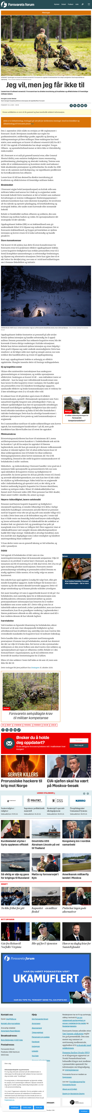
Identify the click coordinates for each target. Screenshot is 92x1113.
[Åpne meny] (88, 4)
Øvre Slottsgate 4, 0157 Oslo (12, 1040)
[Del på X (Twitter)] (75, 105)
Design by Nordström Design (73, 1094)
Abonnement (37, 1028)
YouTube (35, 1056)
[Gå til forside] (17, 4)
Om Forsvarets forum (40, 1019)
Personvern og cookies (41, 1037)
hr (3, 725)
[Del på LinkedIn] (78, 105)
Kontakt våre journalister (10, 1024)
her (32, 124)
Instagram (36, 1046)
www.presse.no (72, 1070)
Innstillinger (84, 1111)
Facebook (35, 1042)
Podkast (70, 4)
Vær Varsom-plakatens (72, 1034)
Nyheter (56, 4)
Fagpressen (67, 1077)
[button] (84, 794)
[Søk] (82, 4)
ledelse (53, 725)
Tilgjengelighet (37, 1033)
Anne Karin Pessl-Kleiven (10, 1031)
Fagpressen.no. (10, 1100)
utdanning (18, 725)
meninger (37, 725)
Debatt (63, 4)
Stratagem (35, 667)
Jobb (76, 4)
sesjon (45, 725)
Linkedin (35, 1051)
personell (27, 725)
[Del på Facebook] (71, 105)
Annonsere (36, 1024)
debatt (9, 725)
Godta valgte (27, 1107)
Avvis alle (39, 1107)
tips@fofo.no (11, 1019)
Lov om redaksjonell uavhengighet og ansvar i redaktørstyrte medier (74, 1020)
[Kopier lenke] (85, 105)
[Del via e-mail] (82, 105)
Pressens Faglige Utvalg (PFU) (76, 1052)
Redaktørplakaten (69, 1026)
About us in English (69, 1089)
